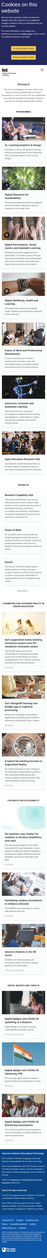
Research (15, 1180)
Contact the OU (8, 1220)
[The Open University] (23, 1250)
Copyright (22, 1228)
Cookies (33, 1224)
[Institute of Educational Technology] (10, 72)
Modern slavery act (9, 1228)
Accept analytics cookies (23, 48)
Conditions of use (32, 1220)
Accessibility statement (18, 1224)
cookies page (26, 34)
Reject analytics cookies (23, 57)
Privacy (4, 1224)
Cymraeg (19, 1220)
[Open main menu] (42, 70)
